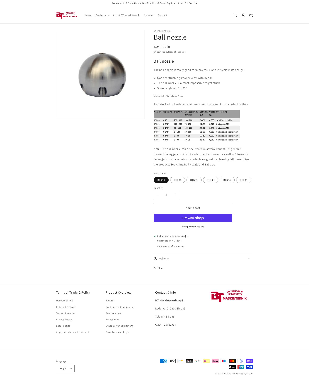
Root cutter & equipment (120, 307)
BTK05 (243, 180)
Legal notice (63, 325)
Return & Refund (65, 307)
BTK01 (177, 180)
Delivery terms (64, 300)
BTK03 (210, 180)
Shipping (158, 51)
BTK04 (227, 180)
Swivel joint (112, 319)
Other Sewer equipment (119, 325)
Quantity (158, 187)
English (63, 368)
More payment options (193, 226)
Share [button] (161, 268)
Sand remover (114, 313)
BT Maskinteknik (228, 374)
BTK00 (161, 180)
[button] (102, 15)
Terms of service (65, 313)
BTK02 (194, 180)
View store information (170, 246)
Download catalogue (118, 332)
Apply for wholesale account (72, 332)
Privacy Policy (64, 319)
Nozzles (110, 300)
